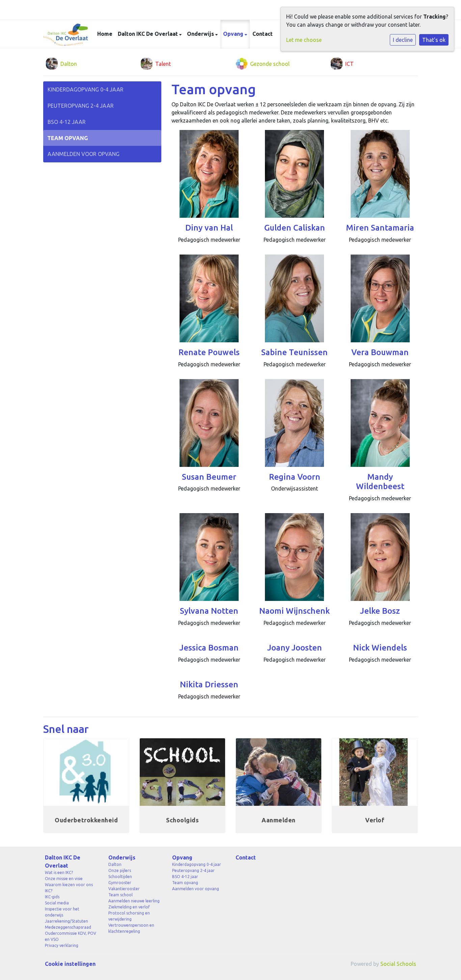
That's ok (433, 40)
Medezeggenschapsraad (68, 927)
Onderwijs (201, 34)
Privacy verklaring (61, 945)
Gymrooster (119, 882)
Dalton (114, 864)
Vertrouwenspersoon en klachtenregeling (131, 928)
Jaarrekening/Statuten (66, 921)
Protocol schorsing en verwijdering (129, 916)
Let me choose (304, 40)
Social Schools (398, 964)
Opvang (234, 34)
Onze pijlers (119, 870)
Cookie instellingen (70, 964)
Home (104, 34)
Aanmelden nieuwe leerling (134, 901)
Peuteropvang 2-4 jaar (81, 106)
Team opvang (67, 138)
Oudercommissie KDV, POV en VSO (70, 936)
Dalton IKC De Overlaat (148, 34)
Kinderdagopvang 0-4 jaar (86, 89)
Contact (262, 34)
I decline (403, 40)
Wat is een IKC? (59, 872)
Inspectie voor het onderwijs (62, 912)
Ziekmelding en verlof (129, 907)
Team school (120, 895)
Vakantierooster (124, 888)
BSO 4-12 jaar (67, 122)
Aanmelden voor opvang (83, 154)
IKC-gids (52, 897)
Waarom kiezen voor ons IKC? (69, 887)
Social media (57, 903)
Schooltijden (120, 876)
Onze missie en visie (64, 878)
